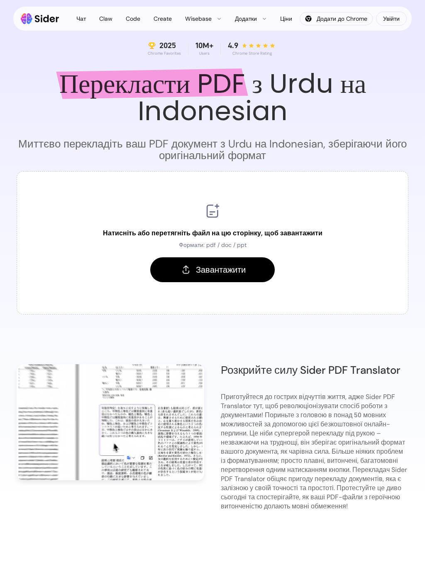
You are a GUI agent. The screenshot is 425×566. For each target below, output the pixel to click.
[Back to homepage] (40, 18)
